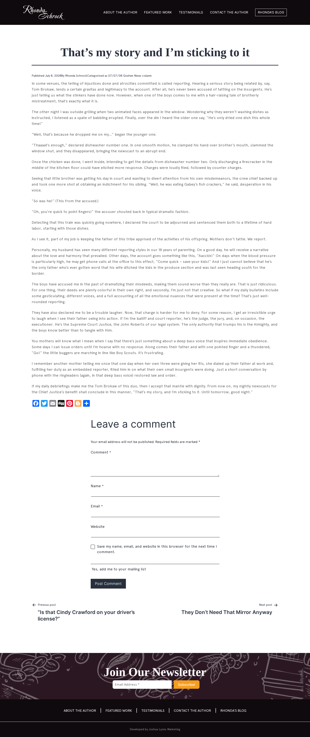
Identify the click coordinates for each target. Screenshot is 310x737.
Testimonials (191, 12)
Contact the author (229, 12)
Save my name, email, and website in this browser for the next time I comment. (157, 549)
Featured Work (158, 12)
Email (97, 506)
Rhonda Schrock (76, 75)
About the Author (120, 12)
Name (97, 486)
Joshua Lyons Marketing (164, 729)
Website (98, 526)
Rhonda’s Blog (271, 12)
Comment (101, 452)
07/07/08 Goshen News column (130, 75)
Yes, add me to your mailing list (118, 569)
